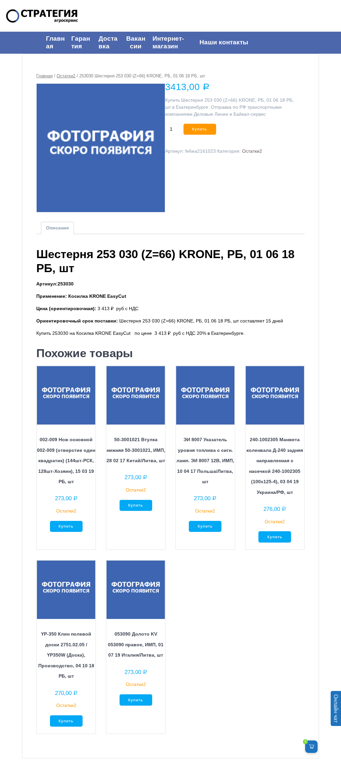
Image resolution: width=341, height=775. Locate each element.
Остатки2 (66, 75)
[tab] (57, 228)
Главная (44, 75)
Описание (57, 227)
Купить (199, 129)
